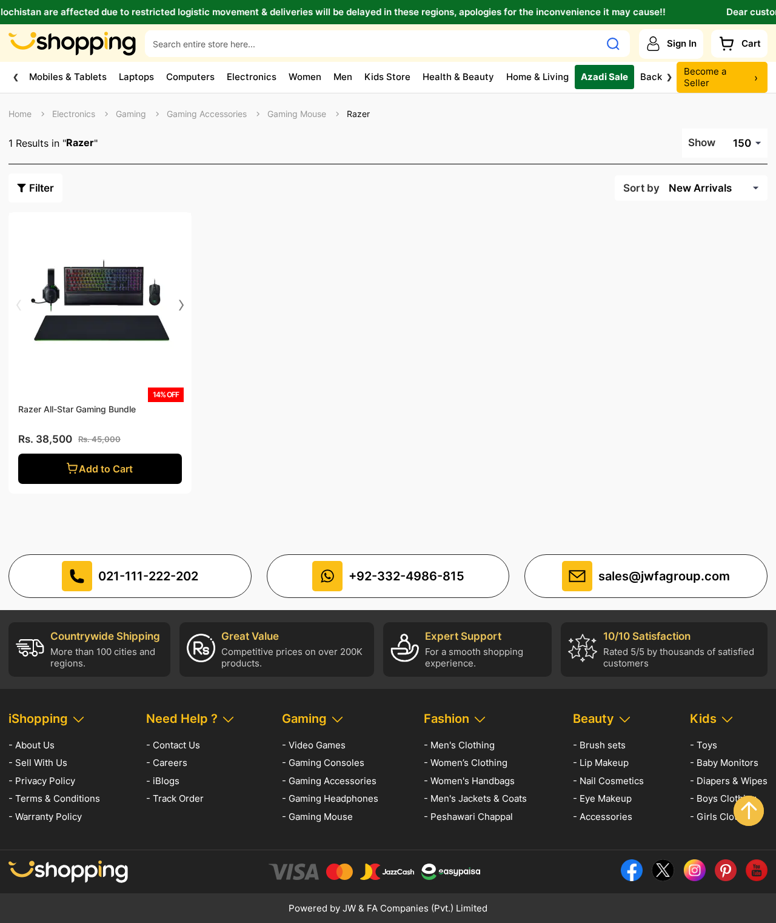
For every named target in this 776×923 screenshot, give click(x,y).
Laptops (136, 76)
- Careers (166, 762)
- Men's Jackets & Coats (475, 798)
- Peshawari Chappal (468, 816)
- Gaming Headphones (330, 798)
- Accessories (602, 816)
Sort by (641, 188)
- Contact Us (173, 745)
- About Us (31, 745)
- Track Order (175, 798)
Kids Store (387, 76)
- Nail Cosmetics (608, 781)
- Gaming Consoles (323, 762)
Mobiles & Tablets (68, 76)
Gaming (131, 114)
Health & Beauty (458, 76)
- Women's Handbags (469, 781)
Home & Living (537, 76)
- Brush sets (599, 745)
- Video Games (314, 745)
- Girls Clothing (723, 816)
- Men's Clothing (459, 745)
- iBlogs (162, 781)
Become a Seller (721, 77)
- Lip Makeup (601, 762)
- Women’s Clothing (465, 762)
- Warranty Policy (45, 816)
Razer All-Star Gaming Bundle (77, 409)
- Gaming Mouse (317, 816)
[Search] (613, 43)
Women (305, 76)
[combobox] (373, 43)
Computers (190, 76)
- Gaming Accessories (329, 781)
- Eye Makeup (602, 798)
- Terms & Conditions (54, 798)
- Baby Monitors (724, 762)
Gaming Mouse (296, 114)
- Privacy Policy (41, 781)
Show (701, 142)
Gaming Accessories (207, 114)
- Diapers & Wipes (729, 781)
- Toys (703, 745)
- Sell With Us (37, 762)
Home (20, 114)
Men (342, 76)
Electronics (251, 76)
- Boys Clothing (723, 798)
